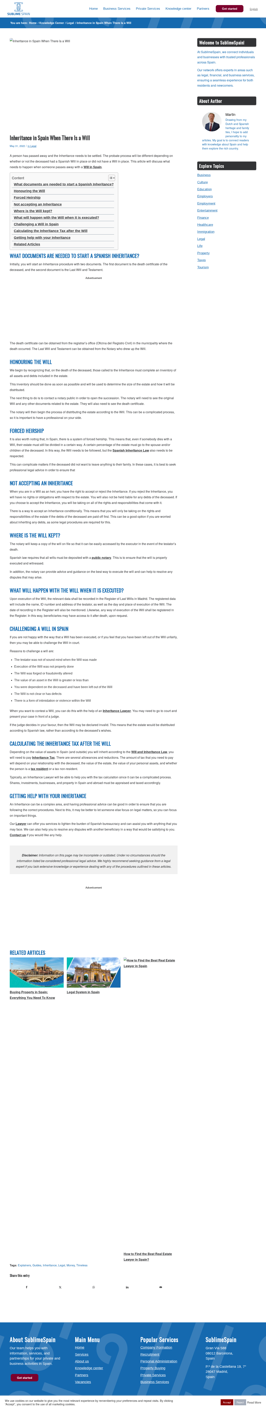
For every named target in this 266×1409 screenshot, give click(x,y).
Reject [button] (240, 1402)
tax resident (39, 768)
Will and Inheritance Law (149, 752)
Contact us (18, 835)
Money (71, 1265)
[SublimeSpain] (18, 9)
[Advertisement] (94, 308)
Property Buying (152, 1368)
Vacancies (83, 1382)
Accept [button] (227, 1402)
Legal (33, 146)
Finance (203, 218)
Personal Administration (158, 1361)
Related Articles (27, 244)
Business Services (154, 1382)
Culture (202, 182)
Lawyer (21, 823)
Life (200, 246)
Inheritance (50, 1265)
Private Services (153, 1375)
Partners (81, 1375)
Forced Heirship (27, 198)
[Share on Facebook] (26, 1287)
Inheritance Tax (43, 757)
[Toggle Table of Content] (109, 178)
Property (203, 253)
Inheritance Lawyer (117, 710)
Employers (205, 196)
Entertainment (207, 210)
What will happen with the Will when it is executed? (56, 218)
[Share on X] (60, 1287)
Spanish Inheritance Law (131, 450)
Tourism (203, 267)
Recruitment (149, 1354)
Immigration (205, 232)
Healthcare (205, 225)
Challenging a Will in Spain (36, 224)
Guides (37, 1265)
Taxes (201, 260)
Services (81, 1354)
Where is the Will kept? (33, 211)
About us (82, 1361)
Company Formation (156, 1347)
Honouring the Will (29, 191)
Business (204, 175)
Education (204, 189)
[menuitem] (94, 9)
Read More (254, 1402)
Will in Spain (93, 167)
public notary (101, 557)
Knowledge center (89, 1368)
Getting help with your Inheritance (42, 238)
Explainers (24, 1265)
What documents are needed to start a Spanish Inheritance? (64, 184)
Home (79, 1347)
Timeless (81, 1265)
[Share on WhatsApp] (93, 1287)
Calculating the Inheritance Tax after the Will (50, 231)
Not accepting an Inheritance (38, 204)
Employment (206, 203)
